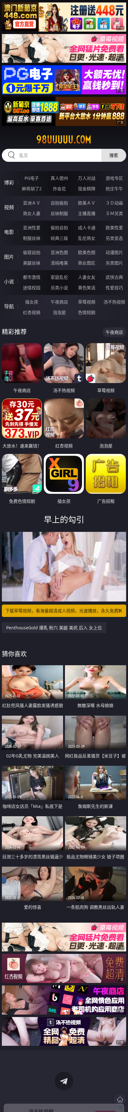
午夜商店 (59, 302)
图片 (9, 256)
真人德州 (59, 178)
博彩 (9, 182)
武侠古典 (114, 277)
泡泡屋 (59, 312)
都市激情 (31, 277)
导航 (9, 306)
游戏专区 (114, 178)
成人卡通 (86, 228)
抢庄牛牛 (114, 189)
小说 (9, 281)
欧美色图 (86, 252)
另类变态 (114, 238)
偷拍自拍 (59, 228)
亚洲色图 (59, 252)
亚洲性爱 (31, 228)
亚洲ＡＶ (31, 203)
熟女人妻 (31, 213)
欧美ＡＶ (86, 203)
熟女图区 (86, 263)
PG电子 (32, 178)
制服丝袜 (31, 238)
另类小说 (59, 288)
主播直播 (86, 213)
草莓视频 (86, 302)
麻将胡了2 (32, 189)
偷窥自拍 (31, 252)
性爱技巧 (114, 288)
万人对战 (86, 178)
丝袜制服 (59, 213)
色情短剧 (86, 312)
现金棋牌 (86, 189)
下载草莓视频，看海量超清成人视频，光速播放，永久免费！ (64, 611)
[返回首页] (120, 1099)
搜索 (113, 155)
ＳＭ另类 (114, 213)
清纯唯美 (59, 263)
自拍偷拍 (59, 203)
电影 (9, 232)
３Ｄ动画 (114, 203)
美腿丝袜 (31, 263)
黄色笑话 (86, 288)
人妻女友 (86, 277)
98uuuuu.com (63, 139)
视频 (9, 207)
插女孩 (31, 302)
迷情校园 (31, 288)
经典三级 (59, 238)
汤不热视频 (114, 302)
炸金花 (59, 189)
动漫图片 (114, 252)
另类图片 (114, 263)
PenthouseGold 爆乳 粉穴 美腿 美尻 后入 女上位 (54, 628)
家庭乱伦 (59, 277)
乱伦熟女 (86, 238)
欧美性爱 (114, 228)
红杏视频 (31, 312)
